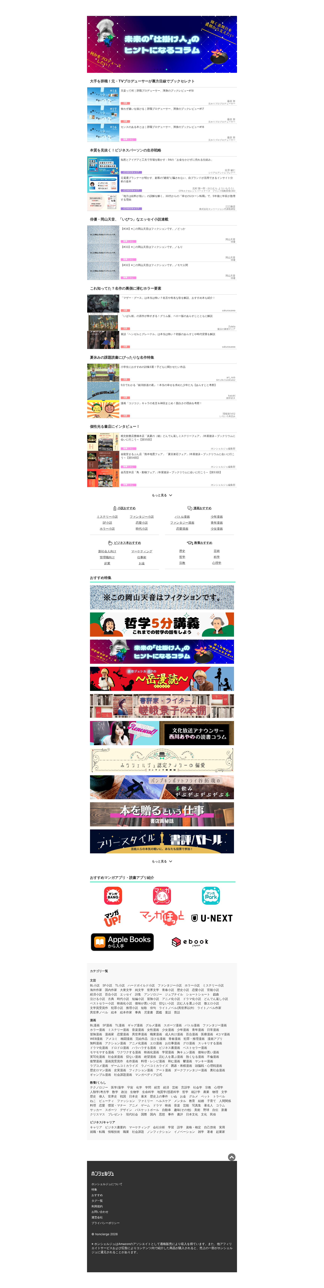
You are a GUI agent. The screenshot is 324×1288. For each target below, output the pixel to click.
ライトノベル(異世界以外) (176, 1008)
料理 (93, 1105)
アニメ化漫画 (138, 1043)
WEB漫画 (96, 1039)
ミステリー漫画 (118, 1030)
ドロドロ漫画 (120, 1048)
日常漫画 (213, 1030)
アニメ (133, 1105)
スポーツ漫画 (173, 1025)
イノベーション (184, 1132)
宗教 (182, 563)
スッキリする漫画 (210, 1043)
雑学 (201, 1132)
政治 (124, 1092)
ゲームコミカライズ (124, 1065)
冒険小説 (153, 999)
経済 (166, 1087)
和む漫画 (174, 1061)
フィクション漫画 (141, 1070)
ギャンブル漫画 (100, 1074)
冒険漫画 (96, 1034)
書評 (180, 1114)
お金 (142, 563)
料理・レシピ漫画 (153, 1061)
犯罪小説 (117, 1008)
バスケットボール (147, 1110)
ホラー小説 (107, 528)
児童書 (148, 1012)
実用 (222, 1127)
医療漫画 (207, 1034)
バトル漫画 (182, 516)
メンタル (180, 1101)
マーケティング (141, 551)
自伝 (215, 1110)
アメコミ (112, 1039)
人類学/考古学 (99, 1092)
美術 (197, 1110)
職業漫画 (156, 1034)
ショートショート (198, 994)
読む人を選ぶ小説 (189, 1003)
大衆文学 (126, 990)
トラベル (219, 1096)
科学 (217, 557)
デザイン (126, 1110)
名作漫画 (132, 1061)
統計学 (195, 1092)
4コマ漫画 (223, 1034)
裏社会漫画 (217, 1070)
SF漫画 (107, 1025)
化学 (139, 1087)
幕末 (144, 1096)
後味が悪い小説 (145, 1003)
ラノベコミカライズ (154, 1065)
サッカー (96, 1110)
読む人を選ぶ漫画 (171, 1057)
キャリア (96, 1127)
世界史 (112, 1096)
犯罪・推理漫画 (194, 1039)
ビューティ (106, 1101)
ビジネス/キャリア (102, 1122)
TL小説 (120, 985)
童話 (168, 1012)
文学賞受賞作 (99, 1008)
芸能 (186, 1105)
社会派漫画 (115, 1057)
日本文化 (192, 1114)
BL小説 (95, 985)
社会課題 (138, 1132)
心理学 (216, 563)
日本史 (133, 1096)
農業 (206, 1092)
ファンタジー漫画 (182, 522)
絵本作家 (126, 1012)
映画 (168, 1105)
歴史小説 (183, 990)
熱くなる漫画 (195, 1057)
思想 (162, 1114)
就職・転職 (97, 1132)
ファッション (126, 1101)
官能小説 (213, 990)
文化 (204, 1114)
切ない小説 (166, 1003)
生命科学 (148, 1092)
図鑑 (159, 1012)
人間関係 (225, 1101)
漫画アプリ (215, 1039)
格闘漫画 (127, 1039)
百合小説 (111, 994)
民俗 (213, 1114)
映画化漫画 (151, 1052)
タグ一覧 (97, 1200)
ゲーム (145, 1105)
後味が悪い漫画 (208, 1052)
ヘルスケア (163, 1101)
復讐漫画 (96, 1061)
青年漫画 (217, 522)
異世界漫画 (139, 1034)
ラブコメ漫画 (99, 1065)
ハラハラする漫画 (144, 1048)
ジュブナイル (174, 994)
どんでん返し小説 (216, 999)
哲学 (182, 557)
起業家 (220, 1132)
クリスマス (97, 1114)
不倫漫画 (213, 1057)
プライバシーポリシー (106, 1223)
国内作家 (111, 990)
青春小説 (168, 990)
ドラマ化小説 (192, 999)
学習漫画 (168, 1052)
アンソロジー (153, 994)
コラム (220, 1105)
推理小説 (132, 1008)
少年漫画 (217, 516)
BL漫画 (95, 1025)
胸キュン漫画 (186, 1052)
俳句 (153, 1008)
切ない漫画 (133, 1057)
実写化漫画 (97, 1057)
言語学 (185, 1087)
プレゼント (115, 1114)
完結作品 (142, 1039)
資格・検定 (193, 1127)
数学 (115, 1092)
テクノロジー (99, 1087)
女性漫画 (153, 1030)
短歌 (144, 1008)
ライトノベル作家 (209, 1008)
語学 (180, 1127)
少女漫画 (217, 528)
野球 (206, 1110)
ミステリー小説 (107, 516)
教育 (192, 1101)
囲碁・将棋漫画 (181, 1065)
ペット (205, 1096)
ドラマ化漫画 (99, 1048)
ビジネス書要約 (115, 1127)
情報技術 (114, 1132)
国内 (153, 1114)
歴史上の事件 (159, 1096)
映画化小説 (124, 1003)
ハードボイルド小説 (141, 985)
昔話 (177, 1012)
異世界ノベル (99, 1012)
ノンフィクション (159, 1132)
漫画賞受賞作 (114, 1061)
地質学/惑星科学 (168, 1092)
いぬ (174, 1096)
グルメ (193, 1096)
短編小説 (138, 999)
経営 (157, 1087)
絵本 (114, 1012)
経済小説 (96, 994)
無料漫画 (96, 1043)
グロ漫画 (189, 1043)
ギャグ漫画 (135, 1025)
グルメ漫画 (153, 1025)
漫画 (93, 1020)
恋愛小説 (142, 522)
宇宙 (130, 1087)
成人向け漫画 (174, 1034)
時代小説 (142, 528)
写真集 (196, 1105)
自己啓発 (210, 1127)
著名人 (208, 1105)
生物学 (134, 1092)
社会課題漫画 (123, 1074)
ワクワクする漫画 (129, 1052)
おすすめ (97, 1195)
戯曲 (216, 994)
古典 (111, 999)
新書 (224, 1110)
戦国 (123, 1096)
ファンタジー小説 (142, 516)
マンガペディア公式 (148, 1074)
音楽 (177, 1105)
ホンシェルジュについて (107, 1184)
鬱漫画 (187, 1061)
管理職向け (107, 557)
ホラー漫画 (97, 1030)
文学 (224, 1092)
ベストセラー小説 (102, 1003)
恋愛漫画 (182, 528)
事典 (138, 1012)
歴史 (182, 551)
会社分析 (159, 1127)
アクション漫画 (115, 1043)
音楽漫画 (138, 1030)
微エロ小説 (211, 1003)
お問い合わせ (100, 1212)
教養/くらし (98, 1082)
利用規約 (97, 1206)
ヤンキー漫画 (204, 1061)
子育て (211, 1101)
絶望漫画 (150, 1057)
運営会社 (97, 1217)
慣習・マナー (117, 1105)
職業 (126, 1132)
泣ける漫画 (158, 1039)
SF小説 (107, 522)
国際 (144, 1114)
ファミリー (145, 1101)
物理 (215, 1092)
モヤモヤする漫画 (102, 1052)
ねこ (93, 1101)
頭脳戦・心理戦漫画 (208, 1065)
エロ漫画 (156, 1043)
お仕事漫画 (172, 1043)
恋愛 (102, 1105)
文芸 (93, 980)
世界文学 (153, 990)
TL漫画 (120, 1025)
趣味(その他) (182, 1110)
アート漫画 (163, 1070)
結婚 (201, 1101)
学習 (171, 1127)
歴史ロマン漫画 (100, 1070)
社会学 (197, 1087)
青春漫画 (175, 1039)
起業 (107, 563)
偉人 (102, 1096)
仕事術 (141, 557)
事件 (171, 1114)
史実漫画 (120, 1070)
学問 (148, 1087)
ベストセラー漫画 (195, 1048)
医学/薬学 (117, 1087)
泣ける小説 (97, 999)
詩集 (138, 994)
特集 (94, 1189)
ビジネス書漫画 (169, 1048)
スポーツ (111, 1110)
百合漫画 (192, 1034)
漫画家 (109, 1034)
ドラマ (157, 1105)
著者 (210, 1132)
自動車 (166, 1110)
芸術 (217, 551)
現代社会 (132, 1114)
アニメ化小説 (171, 999)
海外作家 (96, 990)
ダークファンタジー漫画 (190, 1070)
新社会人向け (107, 551)
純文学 (139, 990)
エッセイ (126, 994)
